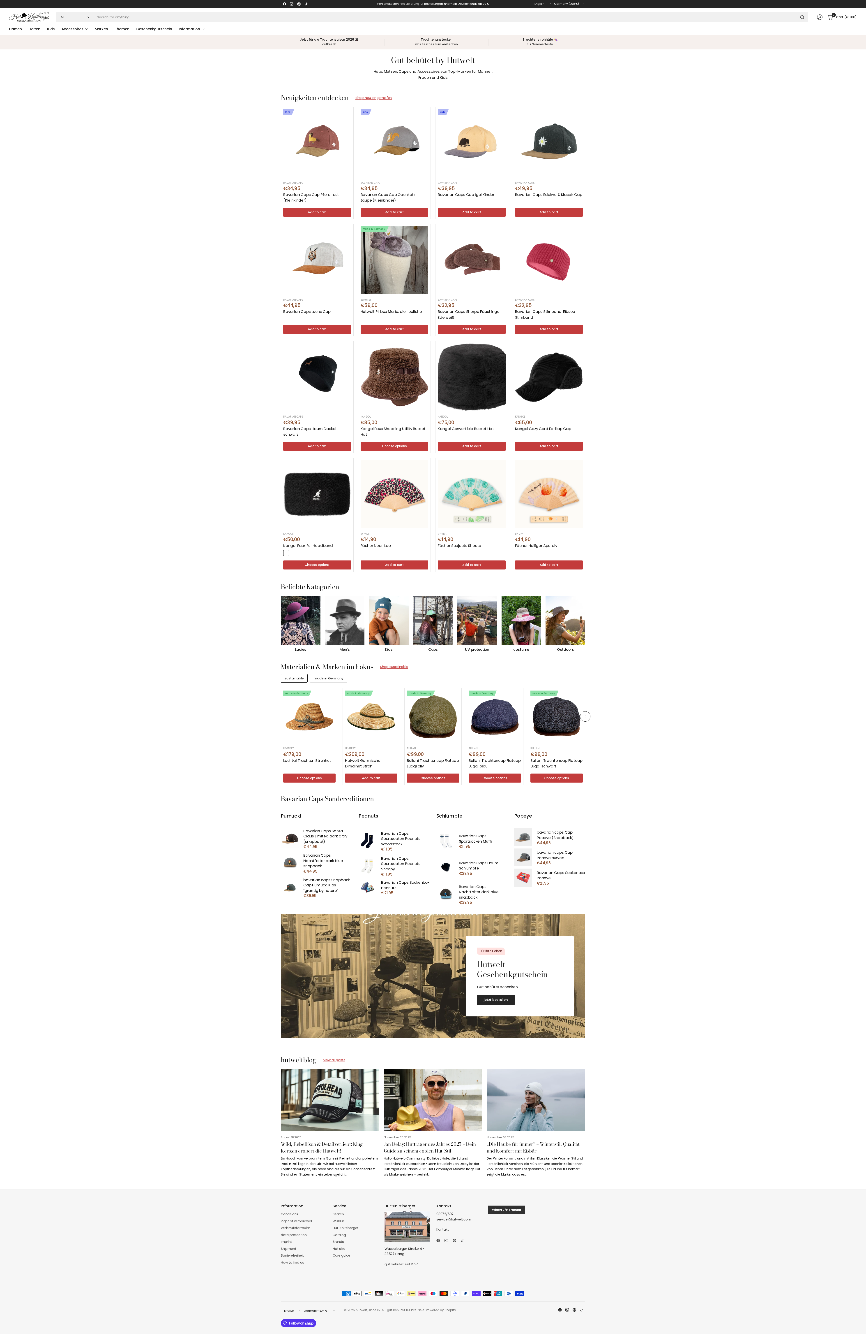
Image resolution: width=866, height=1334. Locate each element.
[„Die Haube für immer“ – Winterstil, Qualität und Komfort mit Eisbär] (536, 1100)
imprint (286, 1241)
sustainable (294, 678)
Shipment (288, 1248)
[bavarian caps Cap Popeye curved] (523, 857)
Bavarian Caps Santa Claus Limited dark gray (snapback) (325, 836)
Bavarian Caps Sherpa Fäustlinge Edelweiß (469, 314)
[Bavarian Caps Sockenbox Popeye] (523, 877)
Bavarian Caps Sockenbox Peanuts (405, 885)
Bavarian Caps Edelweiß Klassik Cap (548, 194)
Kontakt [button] (442, 1229)
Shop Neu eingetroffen (373, 97)
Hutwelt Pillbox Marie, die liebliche (391, 311)
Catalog (339, 1235)
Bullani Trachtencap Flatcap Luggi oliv (433, 763)
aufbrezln (329, 44)
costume (521, 650)
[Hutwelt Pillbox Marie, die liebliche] (394, 260)
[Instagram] (291, 3)
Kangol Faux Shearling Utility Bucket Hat (393, 431)
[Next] (585, 624)
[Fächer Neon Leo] (394, 494)
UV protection (477, 650)
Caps (433, 650)
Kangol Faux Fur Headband (308, 545)
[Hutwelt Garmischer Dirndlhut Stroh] (371, 716)
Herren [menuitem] (34, 29)
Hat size (339, 1248)
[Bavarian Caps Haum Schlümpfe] (445, 868)
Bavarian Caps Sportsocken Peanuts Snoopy (400, 864)
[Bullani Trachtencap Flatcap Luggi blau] (495, 716)
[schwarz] (286, 553)
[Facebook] (284, 3)
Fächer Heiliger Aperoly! (536, 545)
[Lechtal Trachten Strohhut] (309, 716)
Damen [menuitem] (15, 29)
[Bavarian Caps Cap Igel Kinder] (472, 143)
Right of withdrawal (296, 1221)
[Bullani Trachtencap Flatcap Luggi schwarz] (556, 716)
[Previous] (281, 624)
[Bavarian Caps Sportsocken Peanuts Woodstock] (368, 841)
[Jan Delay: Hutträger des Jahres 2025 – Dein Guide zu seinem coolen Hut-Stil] (433, 1100)
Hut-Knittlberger (345, 1228)
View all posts (334, 1060)
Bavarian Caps (293, 183)
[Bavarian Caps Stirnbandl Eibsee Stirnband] (549, 260)
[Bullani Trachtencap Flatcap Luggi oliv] (433, 716)
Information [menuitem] (189, 29)
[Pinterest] (298, 3)
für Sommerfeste (540, 44)
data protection (293, 1235)
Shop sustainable (394, 667)
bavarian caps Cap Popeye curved (555, 855)
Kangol (366, 416)
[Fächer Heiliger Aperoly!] (549, 494)
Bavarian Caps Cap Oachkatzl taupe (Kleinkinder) (388, 197)
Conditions (289, 1214)
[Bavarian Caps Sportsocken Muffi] (445, 841)
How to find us (292, 1262)
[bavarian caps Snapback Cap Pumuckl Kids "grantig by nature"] (290, 887)
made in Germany (328, 678)
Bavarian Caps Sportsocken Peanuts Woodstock (400, 839)
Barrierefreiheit (292, 1255)
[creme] (293, 553)
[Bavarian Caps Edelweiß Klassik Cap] (549, 143)
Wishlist (339, 1221)
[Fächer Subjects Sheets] (472, 494)
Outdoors (565, 650)
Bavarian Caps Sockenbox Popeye (561, 875)
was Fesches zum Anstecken (436, 44)
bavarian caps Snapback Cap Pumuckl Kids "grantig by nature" (326, 885)
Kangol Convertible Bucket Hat (466, 428)
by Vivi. (365, 534)
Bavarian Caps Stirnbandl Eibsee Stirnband (545, 314)
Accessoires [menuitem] (72, 29)
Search (338, 1214)
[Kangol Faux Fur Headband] (317, 494)
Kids (389, 650)
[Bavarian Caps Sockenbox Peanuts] (368, 887)
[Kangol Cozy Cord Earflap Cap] (549, 377)
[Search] (802, 17)
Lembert (288, 748)
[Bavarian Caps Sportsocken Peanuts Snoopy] (368, 866)
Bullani (412, 748)
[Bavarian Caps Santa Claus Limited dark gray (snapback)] (290, 838)
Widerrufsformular (295, 1228)
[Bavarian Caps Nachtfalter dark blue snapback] (290, 863)
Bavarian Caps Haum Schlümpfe (478, 865)
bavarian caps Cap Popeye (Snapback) (555, 835)
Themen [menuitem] (122, 29)
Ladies (300, 650)
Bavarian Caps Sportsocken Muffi (475, 838)
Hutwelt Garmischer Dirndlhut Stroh (363, 763)
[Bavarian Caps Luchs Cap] (317, 260)
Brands (338, 1241)
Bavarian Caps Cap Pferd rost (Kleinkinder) (311, 197)
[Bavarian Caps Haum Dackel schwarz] (317, 377)
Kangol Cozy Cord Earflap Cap (543, 428)
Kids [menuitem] (51, 29)
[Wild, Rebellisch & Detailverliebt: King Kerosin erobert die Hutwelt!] (330, 1100)
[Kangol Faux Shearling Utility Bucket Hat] (394, 377)
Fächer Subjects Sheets (459, 545)
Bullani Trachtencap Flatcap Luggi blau (495, 763)
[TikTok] (306, 3)
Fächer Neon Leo (376, 545)
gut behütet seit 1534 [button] (401, 1264)
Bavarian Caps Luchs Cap (307, 311)
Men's (345, 650)
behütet (366, 300)
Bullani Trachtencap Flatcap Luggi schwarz (556, 763)
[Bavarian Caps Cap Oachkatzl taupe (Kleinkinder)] (394, 143)
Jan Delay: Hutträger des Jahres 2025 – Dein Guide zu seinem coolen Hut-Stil (430, 1147)
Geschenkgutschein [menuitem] (154, 29)
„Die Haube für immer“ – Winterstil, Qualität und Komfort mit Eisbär (533, 1147)
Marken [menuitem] (101, 29)
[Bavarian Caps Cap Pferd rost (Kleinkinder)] (317, 143)
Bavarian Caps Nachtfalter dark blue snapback (323, 861)
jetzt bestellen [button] (496, 999)
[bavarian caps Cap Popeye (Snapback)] (523, 837)
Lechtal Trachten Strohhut (307, 760)
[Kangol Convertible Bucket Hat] (472, 377)
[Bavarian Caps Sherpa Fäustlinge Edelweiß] (472, 260)
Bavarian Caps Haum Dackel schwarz (309, 431)
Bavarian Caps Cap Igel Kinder (466, 194)
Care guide (341, 1255)
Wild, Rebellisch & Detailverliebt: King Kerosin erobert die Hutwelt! (322, 1147)
